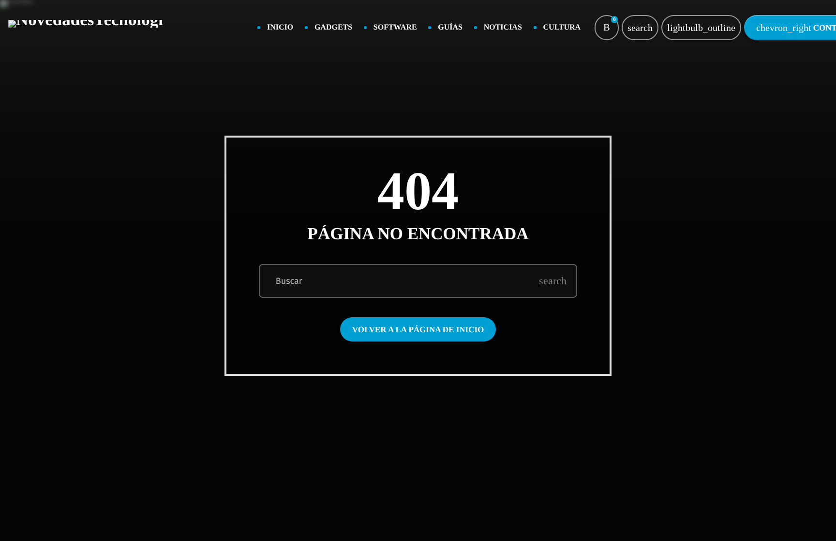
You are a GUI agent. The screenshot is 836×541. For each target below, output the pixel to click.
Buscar (289, 281)
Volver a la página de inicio (418, 329)
